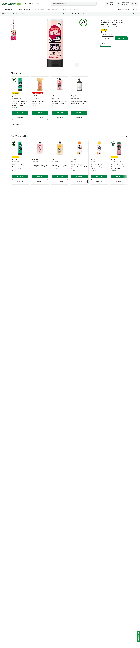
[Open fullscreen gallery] (77, 65)
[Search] (94, 3)
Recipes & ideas (39, 9)
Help (75, 9)
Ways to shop (65, 9)
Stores (136, 9)
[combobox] (74, 4)
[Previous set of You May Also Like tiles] (122, 136)
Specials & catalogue (24, 9)
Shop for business (123, 9)
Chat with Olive (138, 636)
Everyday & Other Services (32, 3)
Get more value (52, 9)
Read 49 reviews (117, 27)
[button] (13, 21)
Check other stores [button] (105, 46)
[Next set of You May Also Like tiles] (126, 136)
